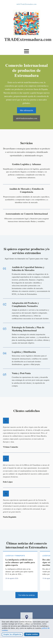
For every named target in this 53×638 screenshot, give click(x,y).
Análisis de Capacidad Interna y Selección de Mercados (28, 268)
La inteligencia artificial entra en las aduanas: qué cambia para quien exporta (20, 562)
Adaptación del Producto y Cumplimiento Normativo (25, 304)
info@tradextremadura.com (26, 118)
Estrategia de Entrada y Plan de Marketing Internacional (28, 329)
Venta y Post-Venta (21, 373)
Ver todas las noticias (26, 595)
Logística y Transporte (15, 556)
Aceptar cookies (32, 634)
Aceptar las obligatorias (12, 634)
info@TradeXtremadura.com (26, 4)
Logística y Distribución (24, 351)
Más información (26, 110)
